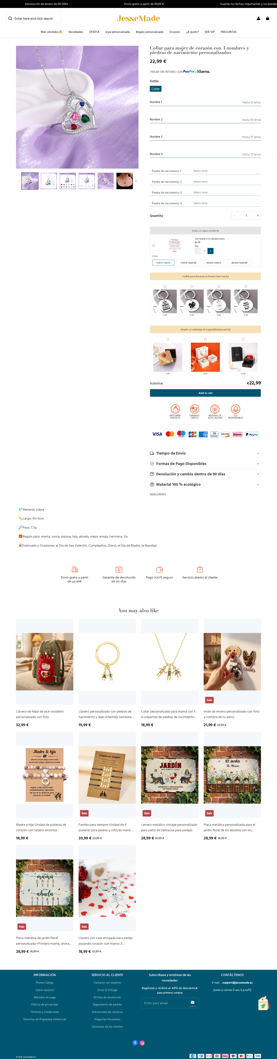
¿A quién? (192, 31)
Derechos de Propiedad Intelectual (44, 1019)
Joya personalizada (117, 31)
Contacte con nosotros (107, 982)
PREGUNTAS (228, 31)
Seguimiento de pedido (107, 1004)
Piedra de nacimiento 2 (167, 181)
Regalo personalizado (150, 31)
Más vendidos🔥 (52, 31)
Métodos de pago (45, 997)
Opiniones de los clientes (107, 1026)
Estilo (155, 256)
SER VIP (210, 31)
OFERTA (94, 31)
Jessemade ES (29, 1056)
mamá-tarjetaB (188, 262)
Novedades (76, 31)
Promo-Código (44, 982)
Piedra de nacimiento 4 (167, 203)
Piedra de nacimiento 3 (166, 192)
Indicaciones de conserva (107, 1012)
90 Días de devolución (107, 997)
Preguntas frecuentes (107, 1019)
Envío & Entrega (107, 990)
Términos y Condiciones (44, 1012)
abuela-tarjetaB (239, 262)
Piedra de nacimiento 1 (166, 171)
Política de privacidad (44, 1004)
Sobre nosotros (45, 990)
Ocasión (175, 31)
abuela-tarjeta (214, 262)
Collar (156, 88)
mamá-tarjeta (163, 262)
